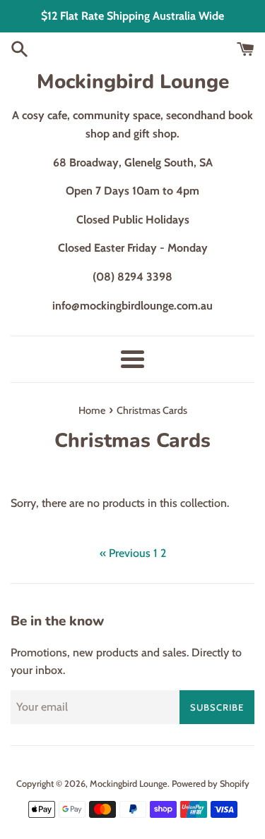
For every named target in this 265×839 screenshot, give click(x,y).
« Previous (125, 553)
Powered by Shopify (210, 783)
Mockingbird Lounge (133, 81)
